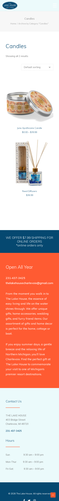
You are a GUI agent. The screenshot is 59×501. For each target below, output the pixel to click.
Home (13, 23)
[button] (29, 100)
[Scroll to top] (53, 494)
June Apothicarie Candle (29, 128)
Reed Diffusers (29, 191)
